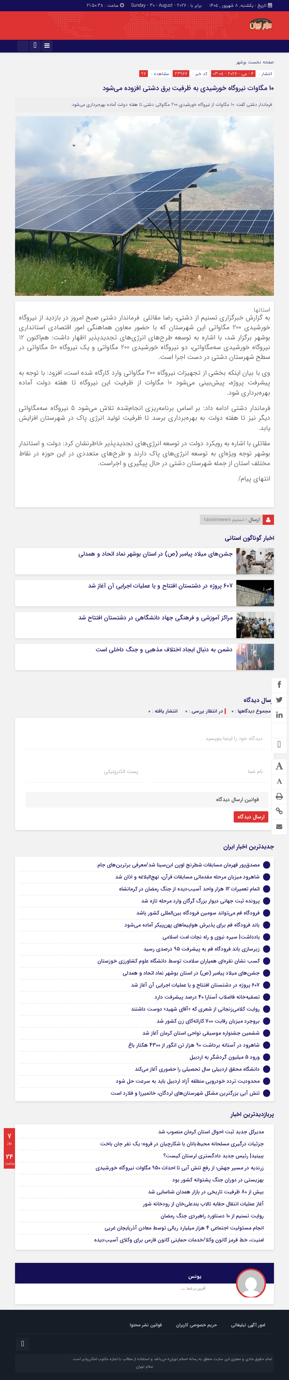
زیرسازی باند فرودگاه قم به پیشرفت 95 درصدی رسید (201, 949)
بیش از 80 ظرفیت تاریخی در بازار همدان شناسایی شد (206, 1192)
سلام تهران (144, 1366)
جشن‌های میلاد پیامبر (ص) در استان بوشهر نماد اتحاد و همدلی (155, 554)
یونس (194, 1277)
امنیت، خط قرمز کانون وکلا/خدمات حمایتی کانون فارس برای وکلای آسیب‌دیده (179, 1240)
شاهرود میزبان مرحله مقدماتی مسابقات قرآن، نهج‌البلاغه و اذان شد (187, 877)
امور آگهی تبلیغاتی (248, 1325)
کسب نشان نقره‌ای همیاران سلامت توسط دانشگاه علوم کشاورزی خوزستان (178, 961)
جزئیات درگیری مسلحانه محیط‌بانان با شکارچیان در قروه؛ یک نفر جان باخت (182, 1144)
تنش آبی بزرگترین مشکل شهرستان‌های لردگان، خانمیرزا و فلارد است (185, 1093)
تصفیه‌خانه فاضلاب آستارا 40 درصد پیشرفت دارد (207, 997)
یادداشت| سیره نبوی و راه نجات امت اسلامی (211, 937)
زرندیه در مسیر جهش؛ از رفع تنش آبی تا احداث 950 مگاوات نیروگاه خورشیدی (180, 1168)
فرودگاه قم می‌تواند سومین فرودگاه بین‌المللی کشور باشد (198, 913)
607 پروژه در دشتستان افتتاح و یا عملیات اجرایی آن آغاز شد (160, 586)
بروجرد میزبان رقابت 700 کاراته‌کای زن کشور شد (208, 1021)
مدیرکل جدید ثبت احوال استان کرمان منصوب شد (211, 1132)
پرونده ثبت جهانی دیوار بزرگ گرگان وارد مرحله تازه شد (200, 901)
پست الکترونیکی (121, 771)
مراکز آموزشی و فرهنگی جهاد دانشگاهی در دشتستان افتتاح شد (155, 617)
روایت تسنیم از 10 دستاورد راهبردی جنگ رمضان (212, 1216)
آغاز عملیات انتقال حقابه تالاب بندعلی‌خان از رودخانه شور (203, 1204)
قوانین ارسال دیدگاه (237, 799)
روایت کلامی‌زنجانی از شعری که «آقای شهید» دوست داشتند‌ (195, 1009)
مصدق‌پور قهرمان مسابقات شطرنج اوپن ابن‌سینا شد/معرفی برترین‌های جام (178, 865)
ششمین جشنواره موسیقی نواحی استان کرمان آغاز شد (201, 1033)
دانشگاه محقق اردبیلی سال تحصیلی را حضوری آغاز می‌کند (197, 1069)
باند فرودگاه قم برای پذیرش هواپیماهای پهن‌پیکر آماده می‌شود (192, 925)
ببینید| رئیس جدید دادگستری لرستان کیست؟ (213, 1156)
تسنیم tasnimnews (224, 520)
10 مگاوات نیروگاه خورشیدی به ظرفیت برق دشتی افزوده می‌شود (188, 88)
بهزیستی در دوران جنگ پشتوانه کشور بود (218, 1180)
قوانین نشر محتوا (146, 1325)
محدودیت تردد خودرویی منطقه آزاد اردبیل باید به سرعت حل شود (188, 1081)
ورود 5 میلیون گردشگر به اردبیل (225, 1057)
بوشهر (241, 62)
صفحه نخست (260, 62)
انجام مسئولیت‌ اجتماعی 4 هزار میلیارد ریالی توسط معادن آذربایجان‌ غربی (184, 1228)
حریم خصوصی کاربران (196, 1325)
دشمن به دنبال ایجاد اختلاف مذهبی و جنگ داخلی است (164, 649)
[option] (144, 1280)
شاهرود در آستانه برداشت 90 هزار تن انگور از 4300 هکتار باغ (194, 1045)
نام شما (255, 771)
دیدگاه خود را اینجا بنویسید (234, 738)
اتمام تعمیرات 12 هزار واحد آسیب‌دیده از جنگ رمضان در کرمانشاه (189, 889)
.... (184, 1288)
